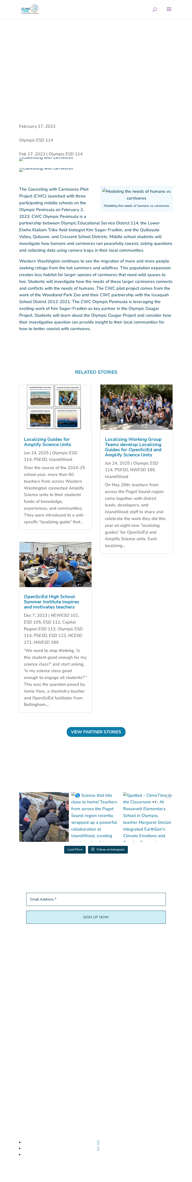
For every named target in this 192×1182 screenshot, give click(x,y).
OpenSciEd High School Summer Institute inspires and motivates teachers (51, 601)
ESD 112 (51, 622)
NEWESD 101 (64, 615)
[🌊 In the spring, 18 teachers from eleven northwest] (44, 817)
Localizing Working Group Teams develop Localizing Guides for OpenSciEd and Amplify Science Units (133, 447)
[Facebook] (98, 1142)
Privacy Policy (155, 1129)
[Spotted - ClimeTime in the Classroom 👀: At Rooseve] (148, 817)
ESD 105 (32, 622)
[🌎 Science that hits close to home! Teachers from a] (96, 817)
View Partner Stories (96, 732)
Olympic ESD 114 (36, 140)
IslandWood (60, 459)
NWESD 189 (46, 642)
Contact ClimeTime (120, 1129)
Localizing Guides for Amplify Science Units (47, 442)
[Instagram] (98, 1148)
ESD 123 (57, 635)
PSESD (40, 459)
